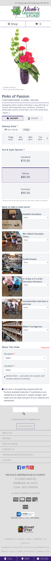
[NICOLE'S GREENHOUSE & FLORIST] (25, 18)
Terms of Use (43, 551)
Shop (14, 24)
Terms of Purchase (26, 551)
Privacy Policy (8, 551)
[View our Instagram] (28, 468)
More (5, 112)
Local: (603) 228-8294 (25, 487)
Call (9, 558)
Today (26, 130)
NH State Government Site (37, 547)
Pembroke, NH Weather (12, 547)
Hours (43, 558)
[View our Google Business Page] (23, 468)
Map (26, 558)
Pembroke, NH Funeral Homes (18, 539)
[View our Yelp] (32, 468)
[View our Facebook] (19, 468)
